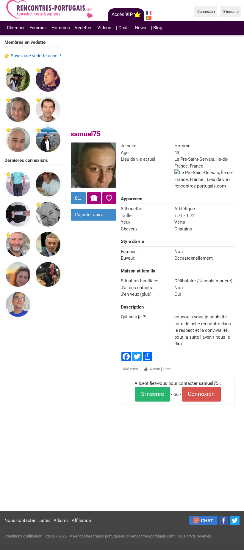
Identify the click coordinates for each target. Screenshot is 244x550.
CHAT (207, 520)
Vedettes (84, 27)
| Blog (156, 27)
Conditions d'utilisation (23, 536)
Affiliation (81, 520)
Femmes (38, 27)
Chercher (16, 27)
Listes (44, 520)
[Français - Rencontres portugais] (149, 13)
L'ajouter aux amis (93, 214)
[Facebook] (224, 520)
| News (139, 27)
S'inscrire (152, 394)
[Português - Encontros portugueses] (149, 18)
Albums (61, 520)
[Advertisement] (33, 415)
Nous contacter (19, 520)
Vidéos (104, 27)
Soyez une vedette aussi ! (36, 55)
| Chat (122, 27)
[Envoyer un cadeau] (94, 198)
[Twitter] (235, 520)
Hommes (60, 27)
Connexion (201, 394)
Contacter (79, 198)
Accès (122, 14)
